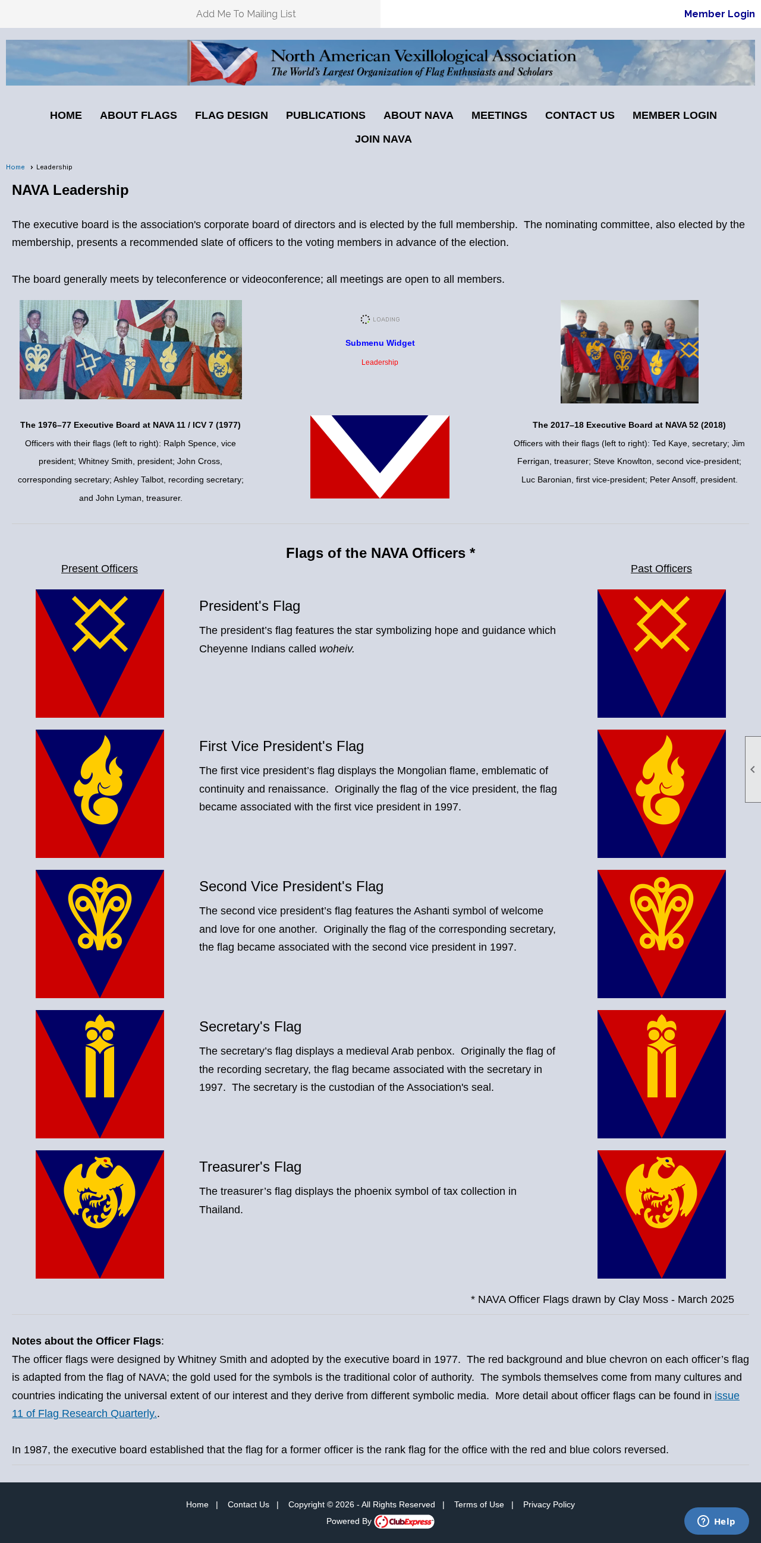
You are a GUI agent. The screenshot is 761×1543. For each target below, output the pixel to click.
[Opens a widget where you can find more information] (716, 1522)
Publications (326, 115)
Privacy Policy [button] (549, 1504)
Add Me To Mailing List (246, 14)
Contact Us (580, 115)
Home (66, 115)
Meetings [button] (499, 115)
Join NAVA (383, 139)
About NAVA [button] (418, 115)
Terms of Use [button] (479, 1504)
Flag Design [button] (231, 115)
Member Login (719, 14)
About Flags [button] (138, 115)
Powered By (350, 1521)
